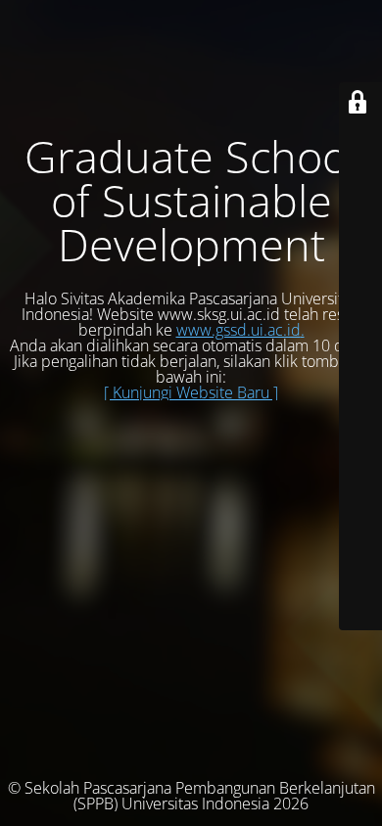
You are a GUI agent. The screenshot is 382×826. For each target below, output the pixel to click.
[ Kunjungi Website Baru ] (191, 392)
